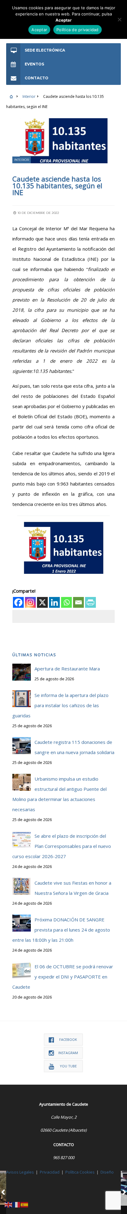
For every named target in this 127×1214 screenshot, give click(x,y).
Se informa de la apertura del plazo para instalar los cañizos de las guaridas (60, 705)
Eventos (34, 64)
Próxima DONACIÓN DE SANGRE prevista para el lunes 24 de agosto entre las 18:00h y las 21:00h (61, 929)
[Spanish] (25, 1204)
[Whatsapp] (66, 602)
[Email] (78, 602)
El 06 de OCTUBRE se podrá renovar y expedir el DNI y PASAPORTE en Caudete (62, 976)
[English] (9, 1204)
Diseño (107, 1172)
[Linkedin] (54, 602)
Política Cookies (80, 1172)
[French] (17, 1204)
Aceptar (39, 29)
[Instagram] (30, 602)
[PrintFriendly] (90, 602)
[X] (42, 602)
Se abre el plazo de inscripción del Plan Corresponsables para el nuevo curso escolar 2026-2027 (61, 846)
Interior (29, 96)
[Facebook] (18, 602)
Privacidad (49, 1172)
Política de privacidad (77, 29)
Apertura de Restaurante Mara (67, 668)
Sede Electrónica (45, 50)
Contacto (36, 78)
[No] (119, 19)
